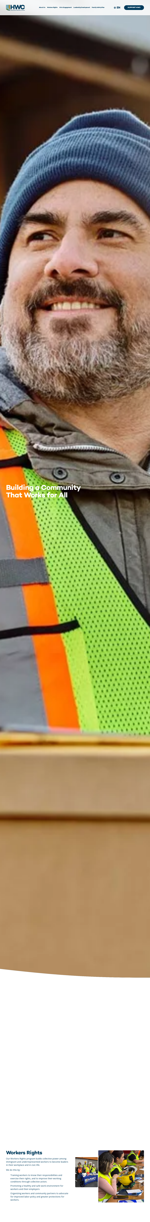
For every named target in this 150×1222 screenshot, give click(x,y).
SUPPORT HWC (134, 8)
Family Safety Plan (98, 7)
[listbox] (118, 7)
